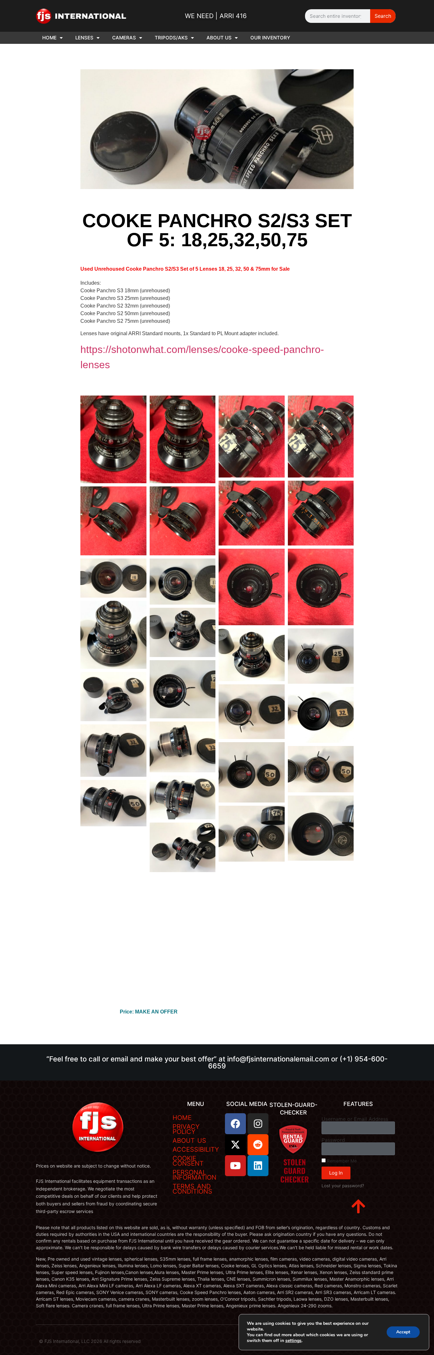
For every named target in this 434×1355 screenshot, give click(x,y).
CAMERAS (124, 38)
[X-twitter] (235, 1144)
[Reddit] (258, 1144)
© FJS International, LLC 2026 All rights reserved (90, 1341)
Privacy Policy (186, 1129)
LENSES (84, 38)
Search (383, 16)
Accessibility (196, 1149)
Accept (403, 1332)
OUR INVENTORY (270, 38)
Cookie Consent (188, 1161)
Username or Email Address (355, 1118)
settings (293, 1341)
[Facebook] (235, 1123)
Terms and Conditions (192, 1188)
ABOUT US (219, 38)
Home (182, 1117)
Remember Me (341, 1160)
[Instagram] (258, 1123)
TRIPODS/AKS (171, 38)
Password (333, 1139)
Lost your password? (343, 1185)
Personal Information (194, 1175)
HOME (49, 38)
